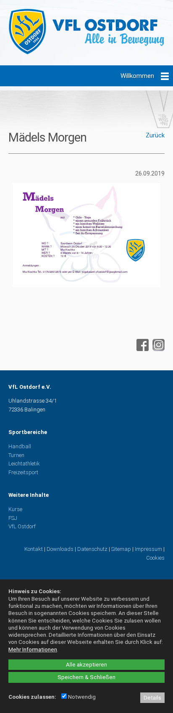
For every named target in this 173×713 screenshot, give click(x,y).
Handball (19, 446)
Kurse (15, 509)
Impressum (148, 549)
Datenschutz (92, 549)
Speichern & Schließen (86, 677)
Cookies (155, 558)
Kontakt (33, 549)
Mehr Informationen (32, 649)
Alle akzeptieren (86, 664)
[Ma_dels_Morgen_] (86, 289)
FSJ (12, 518)
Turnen (16, 455)
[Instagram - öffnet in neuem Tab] (157, 349)
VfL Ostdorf (22, 526)
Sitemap (121, 549)
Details (152, 698)
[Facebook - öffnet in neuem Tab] (141, 349)
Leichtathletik (24, 463)
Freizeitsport (23, 472)
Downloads (60, 549)
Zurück (155, 135)
